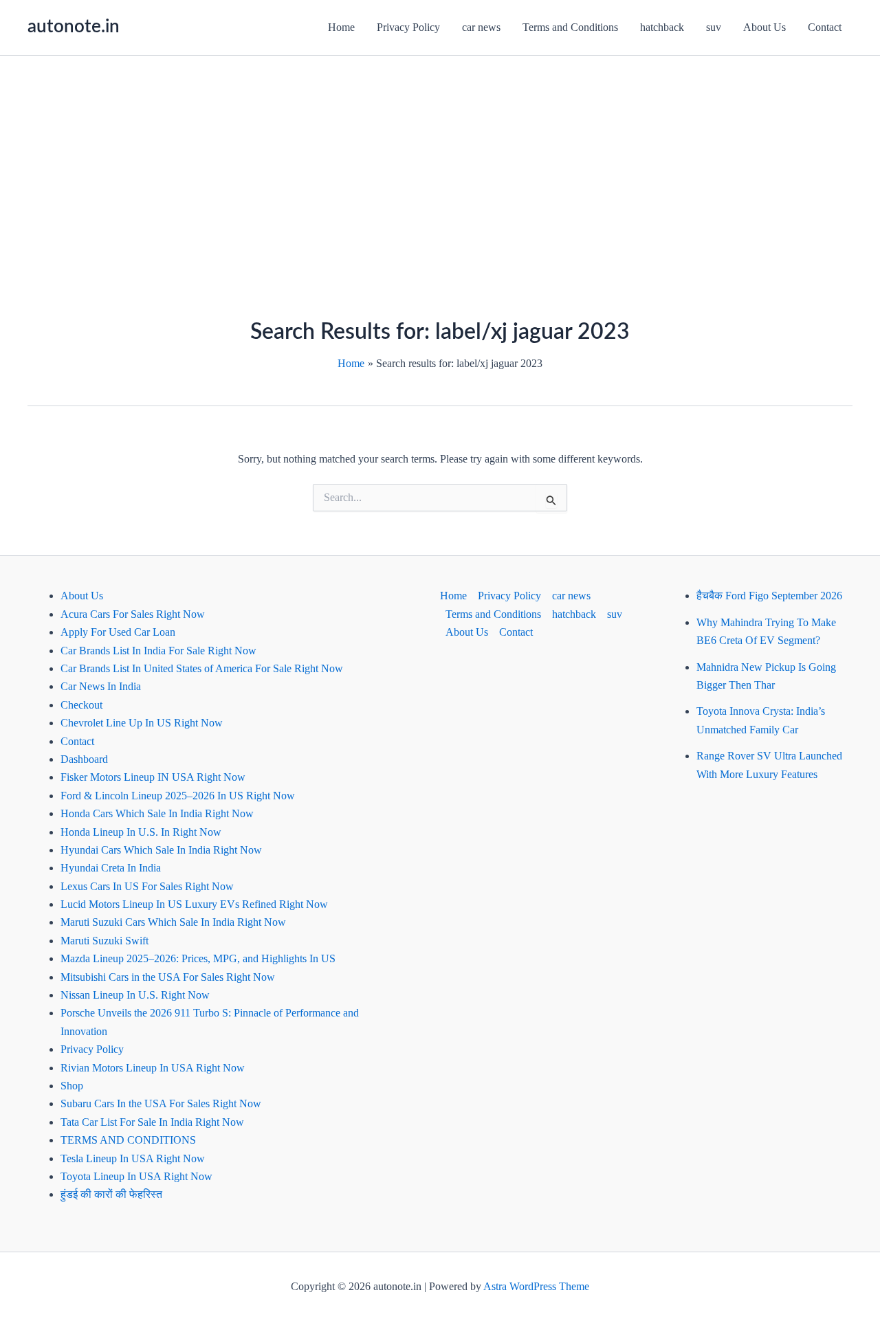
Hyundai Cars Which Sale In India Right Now (161, 850)
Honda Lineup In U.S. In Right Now (140, 832)
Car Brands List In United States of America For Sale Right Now (201, 668)
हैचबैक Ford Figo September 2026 (769, 595)
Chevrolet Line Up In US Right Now (141, 723)
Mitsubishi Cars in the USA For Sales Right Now (167, 977)
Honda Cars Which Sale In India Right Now (157, 813)
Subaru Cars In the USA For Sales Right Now (160, 1103)
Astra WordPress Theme (536, 1286)
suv (713, 27)
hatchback (662, 27)
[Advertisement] (440, 159)
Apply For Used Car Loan (117, 632)
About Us (764, 27)
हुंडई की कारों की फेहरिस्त (111, 1194)
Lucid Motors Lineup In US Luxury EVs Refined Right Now (194, 904)
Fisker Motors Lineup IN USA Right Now (152, 777)
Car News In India (100, 686)
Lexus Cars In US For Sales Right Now (147, 886)
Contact (825, 27)
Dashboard (84, 759)
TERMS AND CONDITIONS (128, 1140)
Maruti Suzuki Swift (104, 940)
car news (481, 27)
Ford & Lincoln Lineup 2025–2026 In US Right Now (177, 795)
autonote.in (74, 27)
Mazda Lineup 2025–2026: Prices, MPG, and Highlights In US (198, 958)
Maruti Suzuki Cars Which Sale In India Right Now (173, 922)
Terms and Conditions (570, 27)
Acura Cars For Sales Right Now (132, 614)
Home (341, 27)
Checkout (81, 705)
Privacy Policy (408, 27)
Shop (71, 1085)
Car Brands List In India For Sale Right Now (158, 650)
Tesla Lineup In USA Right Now (132, 1158)
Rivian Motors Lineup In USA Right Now (152, 1068)
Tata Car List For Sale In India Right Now (152, 1122)
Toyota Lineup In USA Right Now (136, 1176)
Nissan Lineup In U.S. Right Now (135, 995)
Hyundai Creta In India (110, 868)
